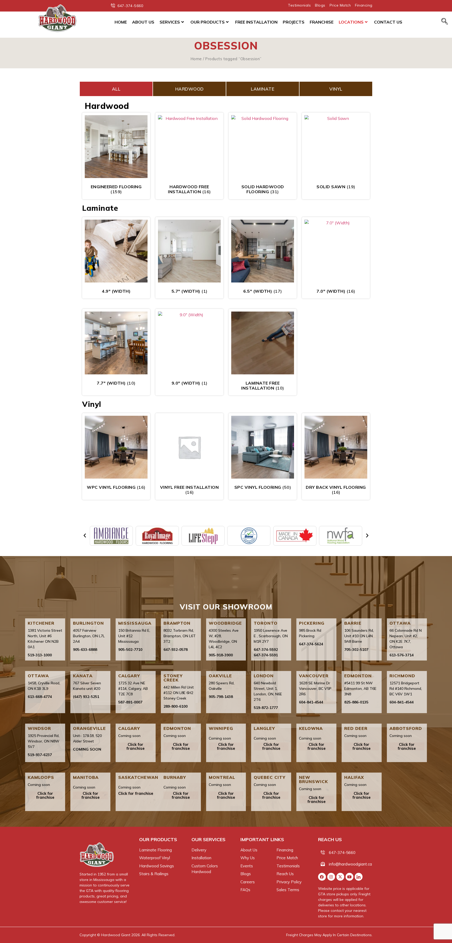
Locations (351, 22)
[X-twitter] (340, 877)
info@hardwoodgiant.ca (350, 864)
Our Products (207, 22)
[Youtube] (349, 877)
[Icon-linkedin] (359, 877)
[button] (84, 535)
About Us (143, 22)
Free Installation (256, 22)
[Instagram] (331, 877)
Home (121, 22)
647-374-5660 (342, 852)
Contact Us (388, 22)
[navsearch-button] (444, 22)
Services (170, 22)
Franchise (322, 22)
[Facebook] (322, 877)
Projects (293, 22)
